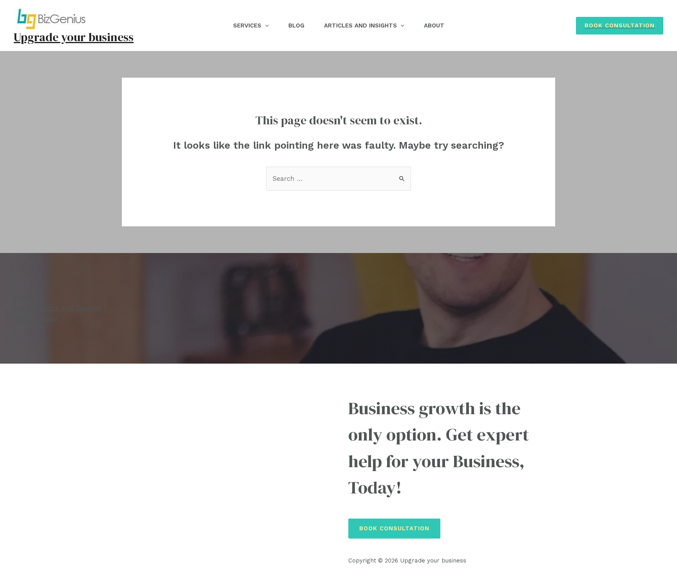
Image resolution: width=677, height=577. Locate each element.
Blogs (22, 297)
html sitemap (35, 318)
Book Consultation (394, 528)
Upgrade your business (74, 37)
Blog (296, 25)
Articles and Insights (360, 25)
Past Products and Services (57, 308)
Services (247, 25)
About (434, 25)
